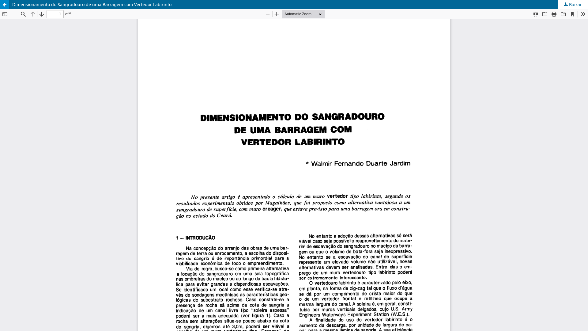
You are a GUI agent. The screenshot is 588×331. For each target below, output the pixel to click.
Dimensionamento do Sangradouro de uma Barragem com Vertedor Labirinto (92, 4)
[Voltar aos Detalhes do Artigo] (4, 4)
